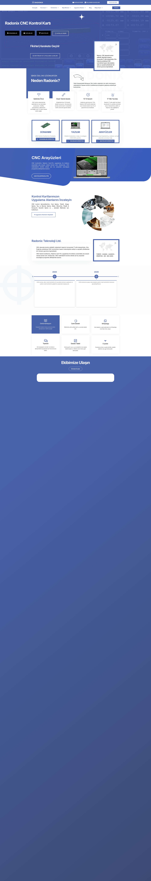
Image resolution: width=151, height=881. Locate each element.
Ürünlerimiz (54, 7)
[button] (33, 276)
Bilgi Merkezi (65, 7)
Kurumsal (43, 7)
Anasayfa (34, 7)
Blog (90, 7)
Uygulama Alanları (79, 7)
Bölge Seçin (98, 7)
